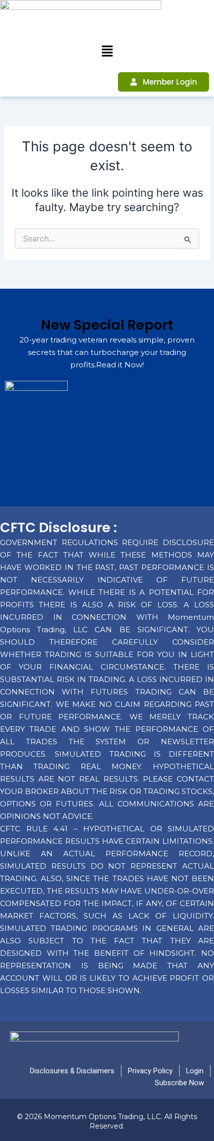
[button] (107, 51)
